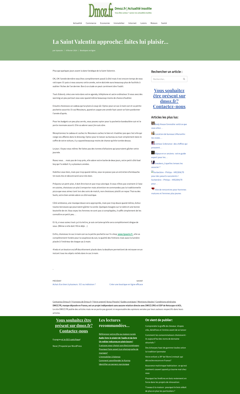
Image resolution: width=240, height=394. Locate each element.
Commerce (91, 23)
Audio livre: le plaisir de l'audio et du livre (118, 337)
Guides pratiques (128, 301)
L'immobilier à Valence (109, 356)
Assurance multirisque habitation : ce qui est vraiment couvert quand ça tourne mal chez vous (166, 369)
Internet (132, 23)
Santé (164, 23)
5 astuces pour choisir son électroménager (119, 345)
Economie (105, 23)
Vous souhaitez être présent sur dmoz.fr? (169, 98)
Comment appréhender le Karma (114, 360)
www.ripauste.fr (125, 234)
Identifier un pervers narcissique (114, 364)
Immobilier (119, 23)
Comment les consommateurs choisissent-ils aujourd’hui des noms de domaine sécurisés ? (165, 339)
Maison (154, 23)
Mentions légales (146, 301)
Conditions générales (166, 301)
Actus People (113, 301)
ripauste (59, 50)
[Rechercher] (184, 79)
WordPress (77, 346)
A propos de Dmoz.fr (82, 301)
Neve (55, 346)
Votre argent (99, 301)
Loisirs (143, 23)
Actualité (77, 23)
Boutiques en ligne (87, 50)
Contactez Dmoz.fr (62, 301)
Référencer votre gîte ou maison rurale (117, 334)
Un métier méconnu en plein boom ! (116, 341)
